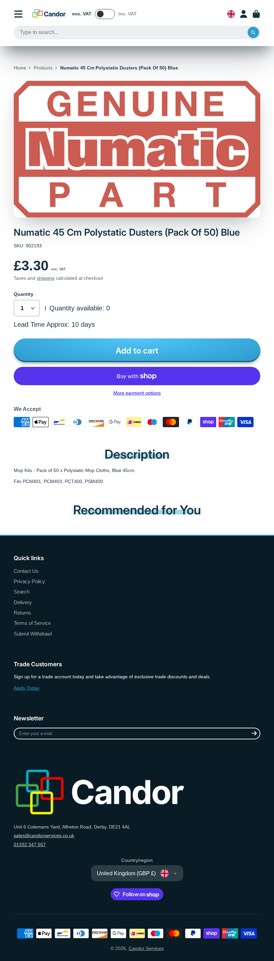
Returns (22, 613)
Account (244, 14)
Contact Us (26, 571)
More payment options (137, 393)
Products (43, 67)
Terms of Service (32, 623)
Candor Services (146, 948)
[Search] (253, 32)
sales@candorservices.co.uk (44, 835)
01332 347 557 (30, 844)
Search (21, 591)
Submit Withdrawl (33, 634)
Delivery (23, 602)
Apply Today (26, 688)
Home (20, 67)
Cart (256, 14)
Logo (49, 14)
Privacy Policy (29, 581)
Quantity (23, 294)
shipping (45, 278)
